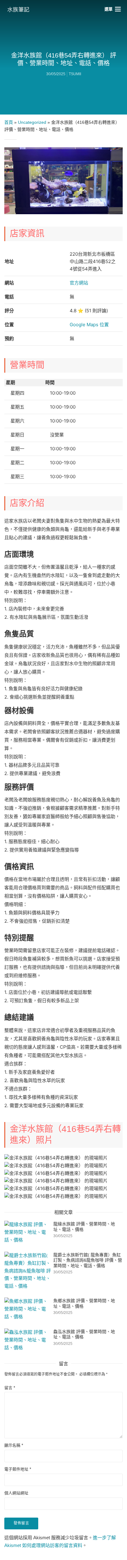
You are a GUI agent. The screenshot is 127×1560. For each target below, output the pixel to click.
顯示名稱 (13, 1445)
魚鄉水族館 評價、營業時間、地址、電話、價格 (84, 1303)
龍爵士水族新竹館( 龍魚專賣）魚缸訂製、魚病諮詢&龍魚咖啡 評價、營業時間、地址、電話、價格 (87, 1260)
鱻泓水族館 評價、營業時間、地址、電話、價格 (84, 1334)
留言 (9, 1387)
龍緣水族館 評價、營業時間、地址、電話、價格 (84, 1226)
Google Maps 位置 (89, 324)
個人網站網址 (16, 1493)
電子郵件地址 (17, 1469)
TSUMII (75, 74)
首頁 (8, 122)
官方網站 (79, 283)
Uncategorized (32, 122)
